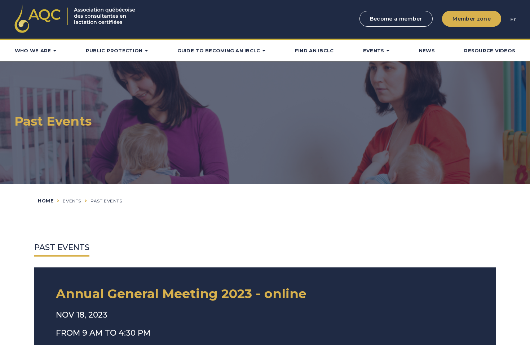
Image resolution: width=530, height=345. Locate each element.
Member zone (471, 19)
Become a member (396, 19)
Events (373, 50)
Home (45, 201)
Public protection (114, 50)
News (427, 50)
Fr (513, 19)
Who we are (33, 50)
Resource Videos (489, 50)
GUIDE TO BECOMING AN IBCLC (218, 50)
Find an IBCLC (314, 50)
